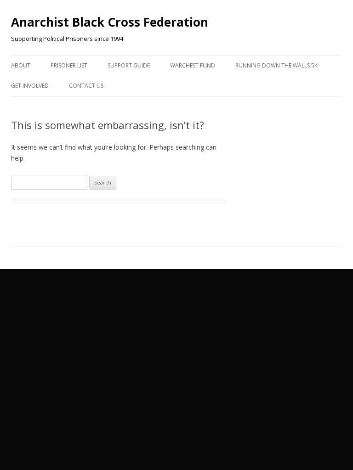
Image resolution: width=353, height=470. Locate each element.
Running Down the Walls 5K (276, 65)
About (20, 65)
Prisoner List (69, 65)
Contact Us (86, 86)
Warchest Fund (192, 65)
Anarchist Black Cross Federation (109, 22)
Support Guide (129, 65)
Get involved (30, 86)
